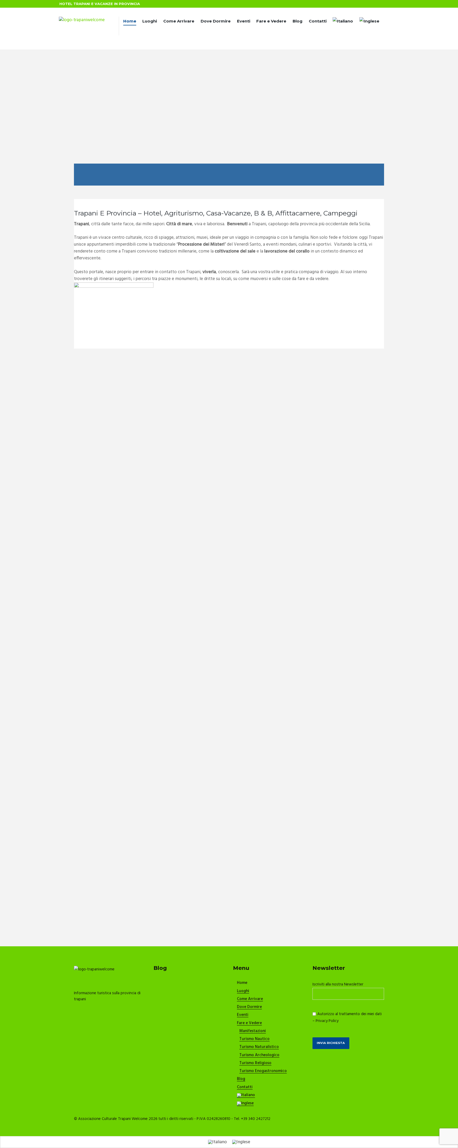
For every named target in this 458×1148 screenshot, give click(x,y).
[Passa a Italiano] (217, 1142)
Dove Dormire (216, 21)
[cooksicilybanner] (113, 285)
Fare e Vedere (271, 21)
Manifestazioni (252, 1031)
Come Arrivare (178, 21)
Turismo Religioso (255, 1063)
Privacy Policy (327, 1021)
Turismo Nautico (254, 1039)
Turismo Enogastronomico (263, 1071)
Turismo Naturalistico (259, 1047)
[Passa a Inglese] (369, 22)
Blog (297, 21)
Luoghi (149, 21)
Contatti (318, 21)
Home (129, 21)
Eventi (243, 21)
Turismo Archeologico (259, 1055)
